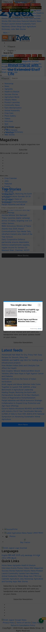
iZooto (39, 328)
